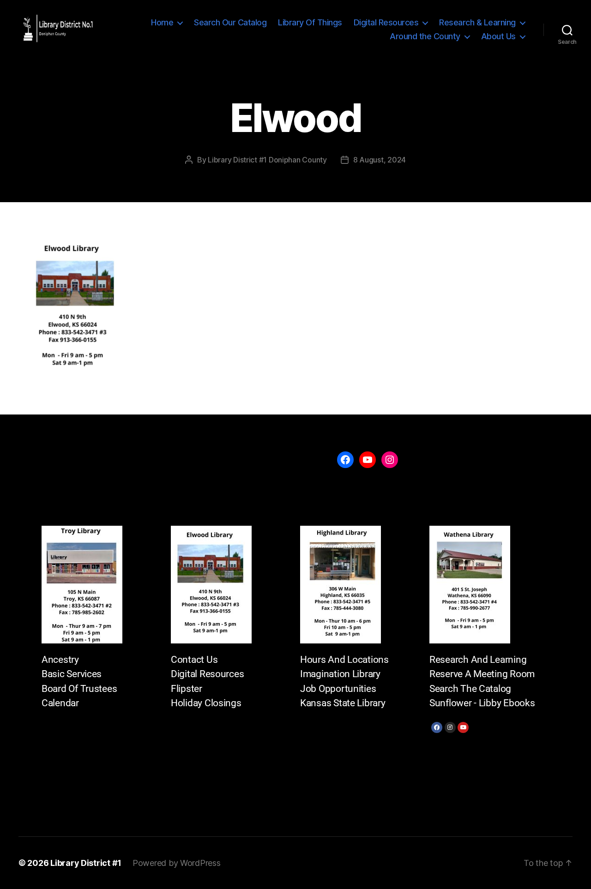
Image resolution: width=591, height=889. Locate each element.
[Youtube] (463, 727)
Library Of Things (310, 22)
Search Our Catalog (230, 22)
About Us (498, 36)
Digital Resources (386, 22)
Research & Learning (477, 22)
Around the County (425, 36)
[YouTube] (367, 459)
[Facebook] (436, 727)
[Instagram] (450, 727)
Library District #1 (85, 863)
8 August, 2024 (379, 159)
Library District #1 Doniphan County (267, 159)
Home (162, 22)
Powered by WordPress (177, 863)
